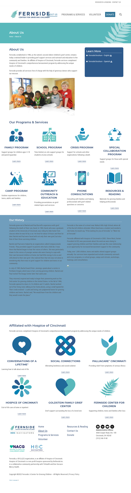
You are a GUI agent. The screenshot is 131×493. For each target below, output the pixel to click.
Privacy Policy (74, 474)
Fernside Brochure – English (99, 55)
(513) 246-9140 (101, 438)
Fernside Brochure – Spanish (99, 61)
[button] (120, 14)
